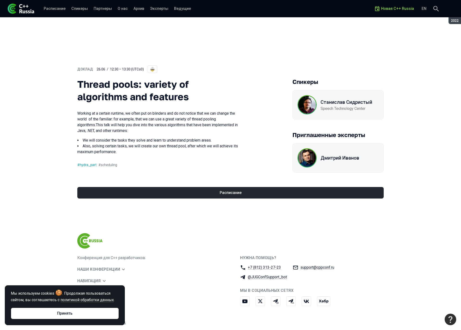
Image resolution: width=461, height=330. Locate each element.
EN (424, 8)
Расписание (231, 192)
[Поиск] (436, 8)
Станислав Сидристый (346, 102)
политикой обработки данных (87, 300)
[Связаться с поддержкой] (450, 319)
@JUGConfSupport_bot (267, 277)
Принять (65, 313)
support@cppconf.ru (317, 267)
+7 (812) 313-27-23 (264, 267)
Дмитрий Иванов (340, 158)
